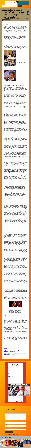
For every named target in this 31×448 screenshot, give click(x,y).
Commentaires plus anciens (13, 401)
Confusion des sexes (26, 18)
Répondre (9, 397)
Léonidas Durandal (11, 376)
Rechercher (20, 6)
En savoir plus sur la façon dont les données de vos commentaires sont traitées (15, 434)
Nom (5, 421)
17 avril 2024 (9, 377)
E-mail (6, 424)
